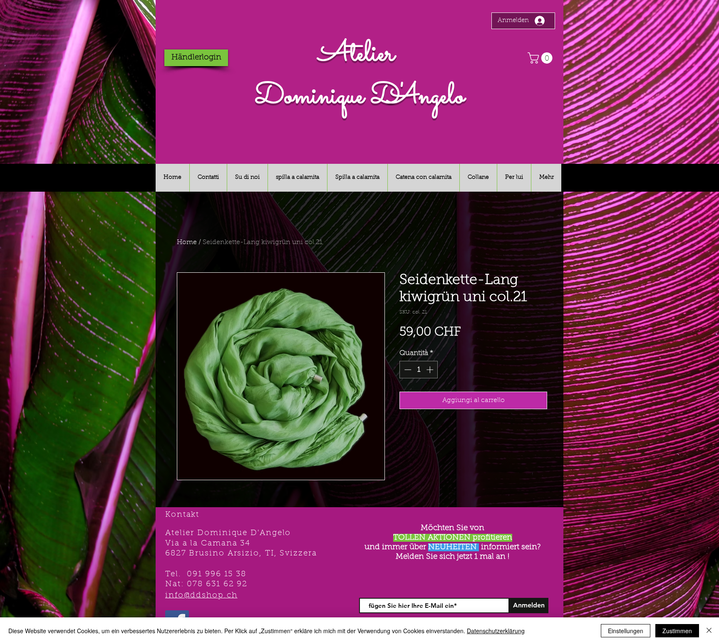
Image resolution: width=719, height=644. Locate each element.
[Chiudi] (709, 630)
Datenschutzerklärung (496, 631)
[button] (541, 58)
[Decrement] (407, 369)
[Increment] (430, 369)
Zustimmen (677, 631)
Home (187, 242)
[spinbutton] (418, 369)
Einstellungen (625, 631)
